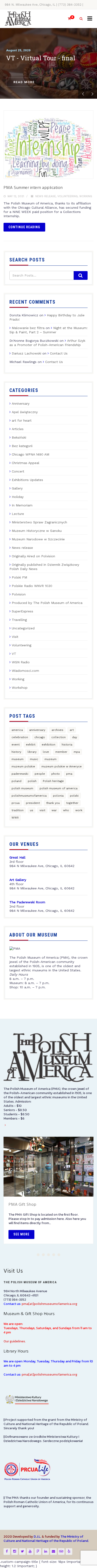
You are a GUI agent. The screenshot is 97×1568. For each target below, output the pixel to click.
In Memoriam (22, 505)
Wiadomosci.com (25, 670)
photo (55, 773)
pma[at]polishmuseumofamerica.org (49, 1303)
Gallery (17, 488)
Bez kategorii (22, 446)
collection (58, 737)
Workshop (20, 687)
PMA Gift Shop (22, 1204)
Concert (18, 471)
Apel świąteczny (25, 412)
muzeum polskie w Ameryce (61, 766)
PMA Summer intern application (33, 187)
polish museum (22, 788)
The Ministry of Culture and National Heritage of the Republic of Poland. (46, 1538)
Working (85, 196)
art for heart (22, 420)
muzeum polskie (23, 766)
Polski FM (19, 577)
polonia (58, 795)
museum (18, 759)
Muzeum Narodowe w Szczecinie (38, 539)
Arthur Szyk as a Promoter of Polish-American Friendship (47, 343)
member (61, 751)
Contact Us (59, 353)
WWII (15, 817)
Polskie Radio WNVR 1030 (32, 586)
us (31, 810)
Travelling (19, 620)
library (32, 751)
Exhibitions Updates (27, 480)
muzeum (50, 759)
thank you (53, 803)
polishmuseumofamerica (29, 795)
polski (74, 795)
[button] (38, 1254)
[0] (67, 18)
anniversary (37, 730)
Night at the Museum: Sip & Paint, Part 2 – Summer (48, 330)
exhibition (48, 744)
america (17, 730)
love (46, 751)
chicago (39, 737)
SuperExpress (22, 611)
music (34, 759)
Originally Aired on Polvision (33, 556)
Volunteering (67, 196)
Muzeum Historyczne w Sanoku (37, 531)
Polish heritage (53, 781)
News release (45, 196)
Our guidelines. (15, 1341)
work (78, 810)
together (72, 803)
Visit (15, 637)
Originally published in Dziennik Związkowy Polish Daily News (44, 567)
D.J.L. (37, 1536)
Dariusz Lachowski (26, 353)
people (40, 773)
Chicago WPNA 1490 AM (30, 454)
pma (69, 773)
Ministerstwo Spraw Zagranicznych (39, 522)
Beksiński (19, 437)
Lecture (18, 514)
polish (32, 781)
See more (21, 1234)
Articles (18, 429)
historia (67, 744)
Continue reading (24, 227)
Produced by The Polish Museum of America (47, 603)
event (16, 744)
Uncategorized (23, 628)
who (66, 810)
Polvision (19, 594)
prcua (16, 803)
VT (14, 654)
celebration (20, 737)
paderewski (20, 773)
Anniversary (20, 403)
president (33, 803)
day (74, 737)
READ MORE (24, 82)
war (54, 810)
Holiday (18, 497)
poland (16, 781)
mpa (77, 751)
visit (42, 810)
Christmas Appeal (25, 463)
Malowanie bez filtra (28, 328)
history (16, 751)
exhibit (30, 744)
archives (57, 730)
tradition (18, 810)
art (72, 730)
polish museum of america (58, 788)
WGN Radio (21, 662)
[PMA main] (18, 19)
